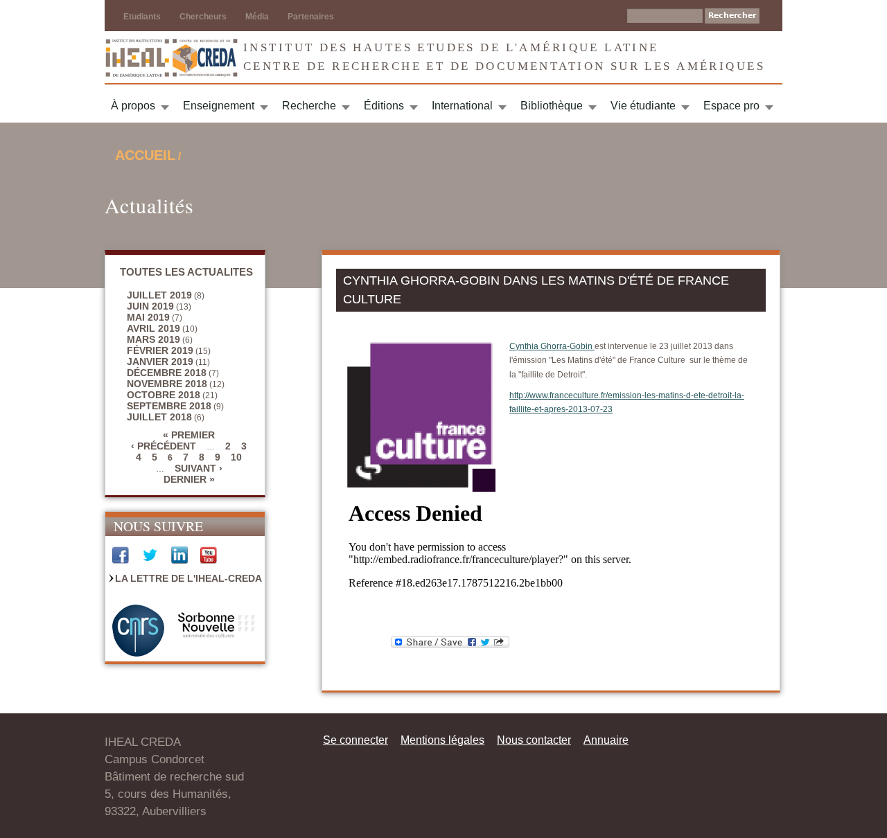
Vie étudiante (643, 106)
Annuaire (606, 740)
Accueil (145, 155)
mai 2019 (148, 317)
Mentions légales (442, 740)
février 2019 (160, 350)
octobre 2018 (163, 394)
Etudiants (142, 16)
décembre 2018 (167, 372)
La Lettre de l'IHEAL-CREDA (188, 578)
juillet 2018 (159, 416)
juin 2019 (150, 306)
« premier (189, 434)
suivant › (198, 468)
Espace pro (731, 106)
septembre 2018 (169, 405)
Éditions (384, 106)
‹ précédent (163, 446)
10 (236, 457)
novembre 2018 (167, 383)
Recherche (309, 106)
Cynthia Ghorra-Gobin (552, 346)
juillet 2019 (159, 295)
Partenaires (311, 16)
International (462, 106)
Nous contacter (534, 740)
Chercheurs (203, 16)
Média (257, 16)
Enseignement (218, 106)
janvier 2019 (160, 361)
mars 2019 (153, 339)
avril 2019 (153, 328)
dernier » (189, 479)
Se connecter (355, 740)
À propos (133, 106)
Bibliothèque (551, 106)
